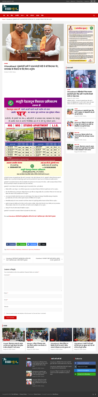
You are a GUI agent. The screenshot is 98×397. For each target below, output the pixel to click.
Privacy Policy (80, 1)
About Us (73, 1)
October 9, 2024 (8, 72)
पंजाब (78, 144)
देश (7, 15)
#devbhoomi (25, 249)
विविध (29, 359)
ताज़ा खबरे (70, 68)
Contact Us (86, 1)
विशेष (42, 15)
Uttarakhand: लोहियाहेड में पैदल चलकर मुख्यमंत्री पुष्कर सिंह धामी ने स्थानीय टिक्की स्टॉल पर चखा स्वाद (80, 94)
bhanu (14, 72)
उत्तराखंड (6, 63)
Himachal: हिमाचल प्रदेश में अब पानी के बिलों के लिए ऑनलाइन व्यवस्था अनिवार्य (84, 136)
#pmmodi (31, 249)
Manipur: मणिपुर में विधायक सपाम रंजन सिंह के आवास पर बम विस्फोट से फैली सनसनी (36, 345)
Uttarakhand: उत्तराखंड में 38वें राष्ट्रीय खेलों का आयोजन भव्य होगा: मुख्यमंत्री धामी (48, 259)
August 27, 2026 (55, 349)
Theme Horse (37, 394)
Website (6, 306)
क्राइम (37, 15)
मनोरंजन (32, 15)
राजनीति (17, 15)
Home (67, 1)
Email (6, 300)
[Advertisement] (33, 84)
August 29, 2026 (71, 98)
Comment (7, 275)
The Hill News (14, 394)
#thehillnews (37, 249)
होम (4, 15)
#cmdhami (13, 249)
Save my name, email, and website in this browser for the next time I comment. (26, 313)
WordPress (55, 394)
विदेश (12, 15)
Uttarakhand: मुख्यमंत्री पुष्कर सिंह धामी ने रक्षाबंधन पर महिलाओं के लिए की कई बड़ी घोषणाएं (84, 112)
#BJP (8, 249)
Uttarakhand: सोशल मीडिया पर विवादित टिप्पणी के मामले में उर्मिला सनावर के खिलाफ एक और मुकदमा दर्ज (60, 345)
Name (6, 293)
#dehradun (19, 249)
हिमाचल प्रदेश (76, 132)
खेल (27, 15)
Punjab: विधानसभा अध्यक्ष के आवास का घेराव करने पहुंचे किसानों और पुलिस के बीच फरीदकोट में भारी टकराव (84, 148)
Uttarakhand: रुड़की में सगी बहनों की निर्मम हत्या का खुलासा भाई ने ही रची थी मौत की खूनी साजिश (84, 345)
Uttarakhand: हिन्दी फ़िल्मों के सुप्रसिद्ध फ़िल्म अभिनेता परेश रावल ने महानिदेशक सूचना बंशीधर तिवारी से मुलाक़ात (32, 216)
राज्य (22, 15)
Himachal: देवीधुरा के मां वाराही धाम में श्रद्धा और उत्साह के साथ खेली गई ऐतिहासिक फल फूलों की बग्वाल (84, 124)
